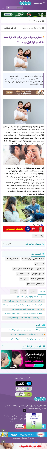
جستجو (14, 416)
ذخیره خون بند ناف (12, 258)
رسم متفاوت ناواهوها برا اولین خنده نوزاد (29, 296)
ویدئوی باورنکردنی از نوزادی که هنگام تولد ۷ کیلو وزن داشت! (23, 301)
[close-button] (24, 410)
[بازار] (23, 394)
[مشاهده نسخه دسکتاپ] (3, 8)
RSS (11, 421)
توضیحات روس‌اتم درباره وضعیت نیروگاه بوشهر (27, 339)
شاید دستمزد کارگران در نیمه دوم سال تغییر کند (26, 334)
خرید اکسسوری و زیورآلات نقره (33, 258)
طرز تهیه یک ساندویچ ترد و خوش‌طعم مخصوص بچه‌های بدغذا (22, 305)
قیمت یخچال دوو (23, 273)
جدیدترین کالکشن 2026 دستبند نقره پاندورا (28, 268)
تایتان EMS (24, 278)
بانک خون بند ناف (37, 278)
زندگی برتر (19, 421)
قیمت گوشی (39, 263)
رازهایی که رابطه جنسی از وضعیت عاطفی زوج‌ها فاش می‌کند (23, 313)
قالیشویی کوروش (38, 273)
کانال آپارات (13, 418)
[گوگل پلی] (23, 389)
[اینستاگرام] (22, 428)
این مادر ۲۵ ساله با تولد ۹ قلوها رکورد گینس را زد (27, 309)
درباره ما (6, 416)
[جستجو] (8, 8)
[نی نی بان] (25, 3)
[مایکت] (23, 383)
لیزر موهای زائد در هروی (35, 283)
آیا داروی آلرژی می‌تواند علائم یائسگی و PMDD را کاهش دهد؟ (22, 317)
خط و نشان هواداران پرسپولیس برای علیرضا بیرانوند (25, 330)
